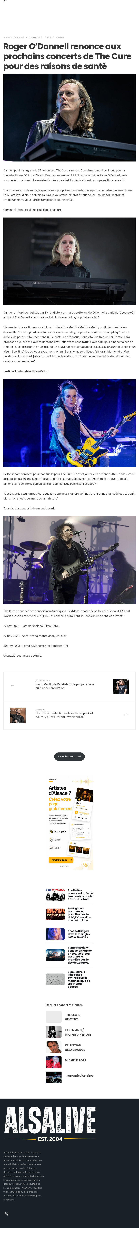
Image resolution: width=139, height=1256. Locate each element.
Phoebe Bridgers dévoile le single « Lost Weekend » (79, 934)
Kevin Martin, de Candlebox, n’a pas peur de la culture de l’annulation (65, 685)
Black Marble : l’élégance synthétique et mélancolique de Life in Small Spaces (79, 979)
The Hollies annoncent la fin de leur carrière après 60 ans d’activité (80, 894)
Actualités (60, 37)
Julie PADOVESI (18, 37)
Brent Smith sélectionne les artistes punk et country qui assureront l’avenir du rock (64, 714)
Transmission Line (79, 1075)
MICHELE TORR (76, 1060)
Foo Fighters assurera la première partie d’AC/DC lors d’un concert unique (79, 914)
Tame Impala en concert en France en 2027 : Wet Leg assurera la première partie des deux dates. (80, 955)
